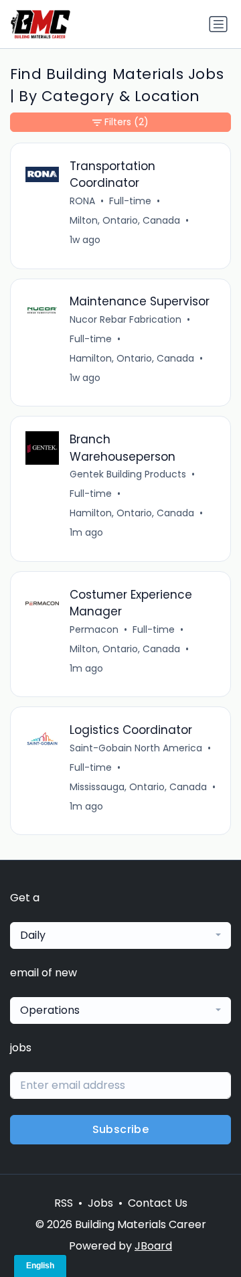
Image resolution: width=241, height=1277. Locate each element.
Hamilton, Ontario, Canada (132, 358)
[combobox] (120, 935)
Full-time (130, 201)
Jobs (100, 1203)
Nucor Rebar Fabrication (125, 319)
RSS (63, 1203)
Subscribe (120, 1129)
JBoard (153, 1246)
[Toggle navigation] (218, 24)
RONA (82, 201)
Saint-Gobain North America (136, 748)
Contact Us (157, 1203)
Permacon (94, 629)
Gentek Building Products (128, 474)
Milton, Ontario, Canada (125, 220)
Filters (126, 122)
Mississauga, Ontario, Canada (138, 787)
